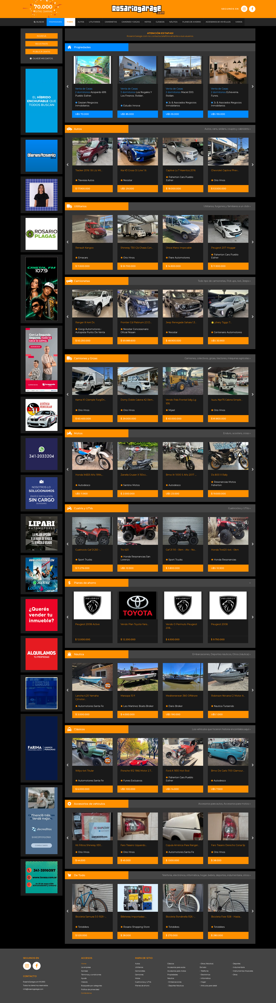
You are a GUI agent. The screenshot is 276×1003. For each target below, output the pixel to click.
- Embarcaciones (174, 982)
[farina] (41, 748)
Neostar (82, 180)
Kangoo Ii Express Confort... (226, 247)
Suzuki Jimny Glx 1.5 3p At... (181, 322)
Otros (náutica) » (241, 654)
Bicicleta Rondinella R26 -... (90, 916)
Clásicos (170, 963)
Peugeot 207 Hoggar (133, 247)
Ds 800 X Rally (129, 474)
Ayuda (84, 978)
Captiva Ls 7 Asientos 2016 (135, 170)
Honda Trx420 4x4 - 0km (134, 549)
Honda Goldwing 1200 (223, 770)
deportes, (221, 875)
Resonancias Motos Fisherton (133, 484)
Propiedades (172, 974)
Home (83, 963)
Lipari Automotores (224, 559)
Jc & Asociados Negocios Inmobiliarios (136, 104)
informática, (193, 875)
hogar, (204, 875)
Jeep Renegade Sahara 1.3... (90, 322)
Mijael (80, 410)
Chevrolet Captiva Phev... (180, 170)
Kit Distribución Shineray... (225, 845)
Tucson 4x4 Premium (223, 322)
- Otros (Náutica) (206, 963)
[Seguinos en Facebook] (252, 9)
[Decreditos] (41, 820)
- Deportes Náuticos (175, 985)
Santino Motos (176, 485)
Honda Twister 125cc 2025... (181, 474)
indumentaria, (235, 875)
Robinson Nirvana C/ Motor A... (137, 695)
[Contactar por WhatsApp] (41, 155)
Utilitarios (139, 967)
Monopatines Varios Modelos (182, 916)
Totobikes (83, 926)
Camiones (139, 974)
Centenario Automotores (137, 332)
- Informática (205, 978)
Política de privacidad (90, 989)
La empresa (86, 967)
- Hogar (203, 982)
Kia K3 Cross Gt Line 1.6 (88, 170)
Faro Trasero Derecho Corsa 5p (138, 845)
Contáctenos (86, 993)
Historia (84, 982)
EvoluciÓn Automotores (227, 180)
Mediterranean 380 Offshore (91, 695)
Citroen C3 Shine (220, 170)
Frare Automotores (88, 257)
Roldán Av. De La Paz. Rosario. (226, 92)
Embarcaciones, (201, 654)
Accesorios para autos (176, 967)
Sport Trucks (220, 410)
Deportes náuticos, (221, 654)
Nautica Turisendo (133, 706)
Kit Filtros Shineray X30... (179, 845)
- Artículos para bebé (208, 985)
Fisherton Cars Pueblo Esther (134, 179)
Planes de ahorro (142, 985)
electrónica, (180, 875)
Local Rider (174, 706)
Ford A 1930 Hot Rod (87, 770)
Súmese (84, 971)
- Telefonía (204, 971)
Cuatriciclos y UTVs (143, 982)
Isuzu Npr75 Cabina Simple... (136, 399)
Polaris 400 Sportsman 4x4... (227, 549)
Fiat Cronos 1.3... (174, 624)
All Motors (174, 926)
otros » (247, 875)
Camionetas (140, 971)
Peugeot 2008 (129, 624)
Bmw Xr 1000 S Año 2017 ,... (90, 474)
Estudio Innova (86, 105)
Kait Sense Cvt (219, 624)
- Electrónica (205, 974)
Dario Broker (84, 706)
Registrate (41, 43)
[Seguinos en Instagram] (244, 9)
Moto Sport (174, 559)
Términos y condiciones (91, 974)
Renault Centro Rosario (226, 257)
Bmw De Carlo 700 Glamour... (137, 770)
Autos (137, 963)
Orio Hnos (174, 180)
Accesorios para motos (236, 803)
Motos (137, 978)
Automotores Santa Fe (90, 852)
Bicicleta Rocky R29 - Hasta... (227, 916)
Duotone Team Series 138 (180, 695)
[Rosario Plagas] (41, 233)
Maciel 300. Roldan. (135, 92)
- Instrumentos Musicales (242, 971)
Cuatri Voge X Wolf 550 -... (180, 549)
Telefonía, (167, 875)
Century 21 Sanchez (224, 105)
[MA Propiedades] (41, 615)
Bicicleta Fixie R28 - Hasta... (136, 916)
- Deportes (236, 963)
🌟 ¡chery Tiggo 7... (131, 322)
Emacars (218, 780)
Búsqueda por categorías (91, 985)
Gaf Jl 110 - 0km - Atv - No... (90, 549)
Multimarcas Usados (224, 332)
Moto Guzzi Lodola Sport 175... (182, 770)
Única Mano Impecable (88, 247)
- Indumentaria (238, 967)
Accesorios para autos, (211, 803)
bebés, (212, 875)
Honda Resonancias (134, 559)
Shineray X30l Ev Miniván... (180, 247)
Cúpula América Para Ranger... (92, 845)
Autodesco (83, 485)
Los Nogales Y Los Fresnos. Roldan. (91, 92)
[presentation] (67, 86)
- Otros (234, 974)
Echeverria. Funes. (179, 92)
